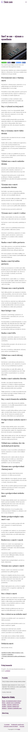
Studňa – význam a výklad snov (10, 706)
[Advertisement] (14, 19)
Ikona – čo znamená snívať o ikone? (11, 701)
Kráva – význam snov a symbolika (11, 703)
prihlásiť (7, 671)
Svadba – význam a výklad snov (10, 704)
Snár (19, 729)
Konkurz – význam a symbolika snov (12, 708)
